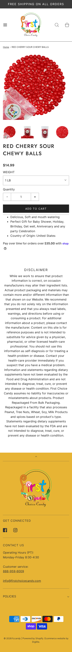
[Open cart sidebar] (67, 25)
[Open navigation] (5, 25)
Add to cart (36, 208)
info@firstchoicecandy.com (22, 581)
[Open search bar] (57, 25)
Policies (9, 596)
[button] (10, 132)
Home (6, 47)
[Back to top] (36, 457)
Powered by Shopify (33, 638)
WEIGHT (9, 172)
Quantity (9, 189)
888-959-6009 (13, 571)
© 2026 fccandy (12, 638)
